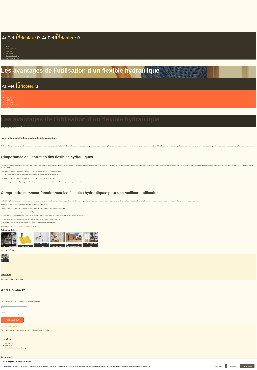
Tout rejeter (233, 366)
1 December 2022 (10, 127)
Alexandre (6, 274)
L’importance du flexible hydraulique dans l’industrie (24, 226)
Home (2, 77)
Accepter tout (247, 366)
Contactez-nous (9, 343)
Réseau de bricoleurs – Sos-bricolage (16, 348)
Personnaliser (218, 366)
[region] (128, 364)
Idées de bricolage (9, 77)
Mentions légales (10, 345)
